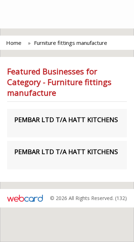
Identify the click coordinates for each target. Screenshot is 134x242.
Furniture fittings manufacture (70, 42)
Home (13, 42)
